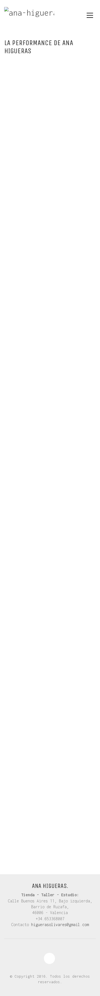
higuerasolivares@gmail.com (60, 924)
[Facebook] (49, 958)
